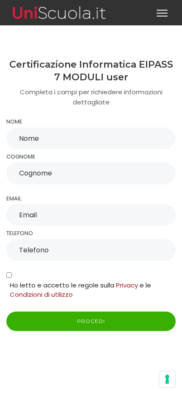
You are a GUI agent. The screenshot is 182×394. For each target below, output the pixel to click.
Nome (14, 122)
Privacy (127, 285)
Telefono (19, 233)
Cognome (21, 157)
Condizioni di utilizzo (41, 294)
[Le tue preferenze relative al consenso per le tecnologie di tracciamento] (167, 379)
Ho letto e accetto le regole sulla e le (80, 290)
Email (13, 198)
